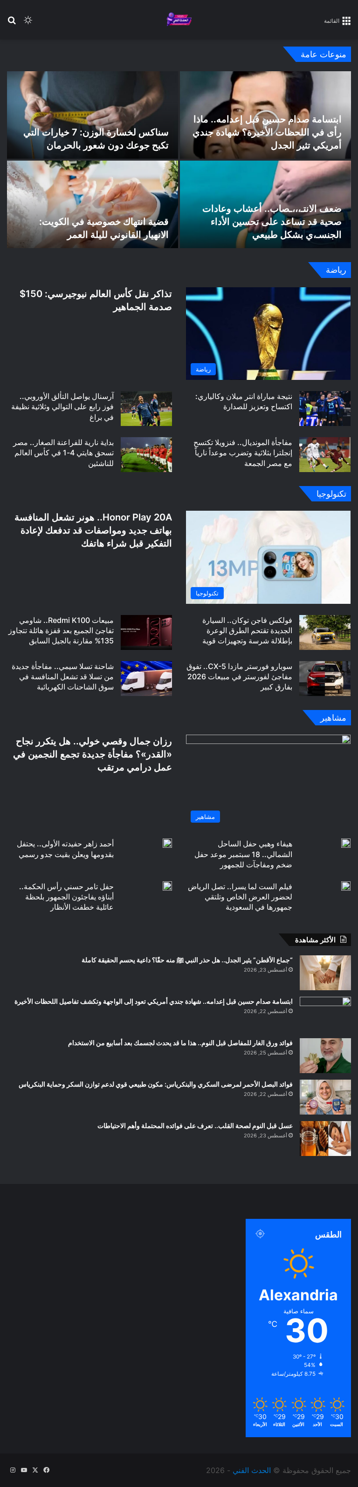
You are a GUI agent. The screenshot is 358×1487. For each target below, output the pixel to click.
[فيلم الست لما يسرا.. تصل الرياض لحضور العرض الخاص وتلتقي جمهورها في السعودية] (346, 886)
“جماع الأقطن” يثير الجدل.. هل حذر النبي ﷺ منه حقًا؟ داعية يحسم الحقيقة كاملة (187, 960)
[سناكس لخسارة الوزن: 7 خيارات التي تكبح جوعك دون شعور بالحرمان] (92, 115)
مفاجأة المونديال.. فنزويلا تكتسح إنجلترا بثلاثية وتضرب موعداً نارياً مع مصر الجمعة (242, 453)
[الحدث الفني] (179, 20)
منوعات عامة (323, 54)
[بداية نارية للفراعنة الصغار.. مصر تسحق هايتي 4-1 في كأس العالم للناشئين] (146, 454)
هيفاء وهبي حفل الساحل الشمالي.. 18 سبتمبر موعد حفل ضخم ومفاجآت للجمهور (243, 854)
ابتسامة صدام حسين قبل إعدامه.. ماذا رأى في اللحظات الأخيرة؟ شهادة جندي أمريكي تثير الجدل (267, 132)
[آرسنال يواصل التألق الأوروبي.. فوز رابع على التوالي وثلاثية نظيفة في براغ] (146, 408)
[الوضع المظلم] (28, 23)
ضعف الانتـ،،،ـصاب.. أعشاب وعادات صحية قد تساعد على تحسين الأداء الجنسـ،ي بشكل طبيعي (272, 221)
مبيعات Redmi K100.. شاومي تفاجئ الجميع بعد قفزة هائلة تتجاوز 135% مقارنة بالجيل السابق (61, 630)
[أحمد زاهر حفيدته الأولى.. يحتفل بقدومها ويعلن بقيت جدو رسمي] (167, 843)
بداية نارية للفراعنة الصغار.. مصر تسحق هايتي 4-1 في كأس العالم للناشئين (63, 453)
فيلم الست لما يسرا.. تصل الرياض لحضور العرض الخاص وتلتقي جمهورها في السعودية (240, 897)
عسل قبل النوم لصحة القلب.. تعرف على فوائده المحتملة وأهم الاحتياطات (195, 1125)
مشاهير (333, 718)
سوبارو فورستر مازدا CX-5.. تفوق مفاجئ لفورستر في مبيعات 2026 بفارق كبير (239, 677)
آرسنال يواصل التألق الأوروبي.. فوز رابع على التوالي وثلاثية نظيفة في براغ (62, 407)
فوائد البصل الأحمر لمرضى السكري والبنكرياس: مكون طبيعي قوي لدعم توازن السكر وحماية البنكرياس (156, 1084)
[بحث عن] (11, 23)
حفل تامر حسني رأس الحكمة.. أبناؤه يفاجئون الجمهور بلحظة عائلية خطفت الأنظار (66, 897)
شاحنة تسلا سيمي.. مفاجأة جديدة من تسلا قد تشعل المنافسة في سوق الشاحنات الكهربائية (63, 677)
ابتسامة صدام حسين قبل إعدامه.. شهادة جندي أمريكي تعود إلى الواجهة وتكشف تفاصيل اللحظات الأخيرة (153, 1001)
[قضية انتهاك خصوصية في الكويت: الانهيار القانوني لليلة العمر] (92, 204)
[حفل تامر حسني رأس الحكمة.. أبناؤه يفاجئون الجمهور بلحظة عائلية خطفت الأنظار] (167, 886)
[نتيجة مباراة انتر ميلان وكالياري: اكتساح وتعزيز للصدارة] (325, 408)
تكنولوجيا (331, 494)
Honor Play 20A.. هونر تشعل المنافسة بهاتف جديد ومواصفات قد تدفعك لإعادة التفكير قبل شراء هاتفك (93, 530)
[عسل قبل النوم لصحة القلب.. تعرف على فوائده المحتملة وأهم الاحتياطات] (325, 1138)
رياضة (336, 270)
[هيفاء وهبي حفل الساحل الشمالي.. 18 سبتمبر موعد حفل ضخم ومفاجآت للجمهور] (346, 843)
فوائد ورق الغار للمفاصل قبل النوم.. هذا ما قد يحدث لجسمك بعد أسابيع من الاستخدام (180, 1043)
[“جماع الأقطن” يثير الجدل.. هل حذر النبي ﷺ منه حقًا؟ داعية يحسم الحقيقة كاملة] (325, 972)
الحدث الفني (252, 1470)
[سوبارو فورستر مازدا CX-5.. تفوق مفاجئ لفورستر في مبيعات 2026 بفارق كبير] (325, 678)
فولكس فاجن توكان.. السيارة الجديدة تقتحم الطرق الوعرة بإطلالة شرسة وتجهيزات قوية (247, 630)
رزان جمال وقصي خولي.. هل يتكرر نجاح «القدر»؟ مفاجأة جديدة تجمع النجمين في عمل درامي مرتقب (92, 754)
